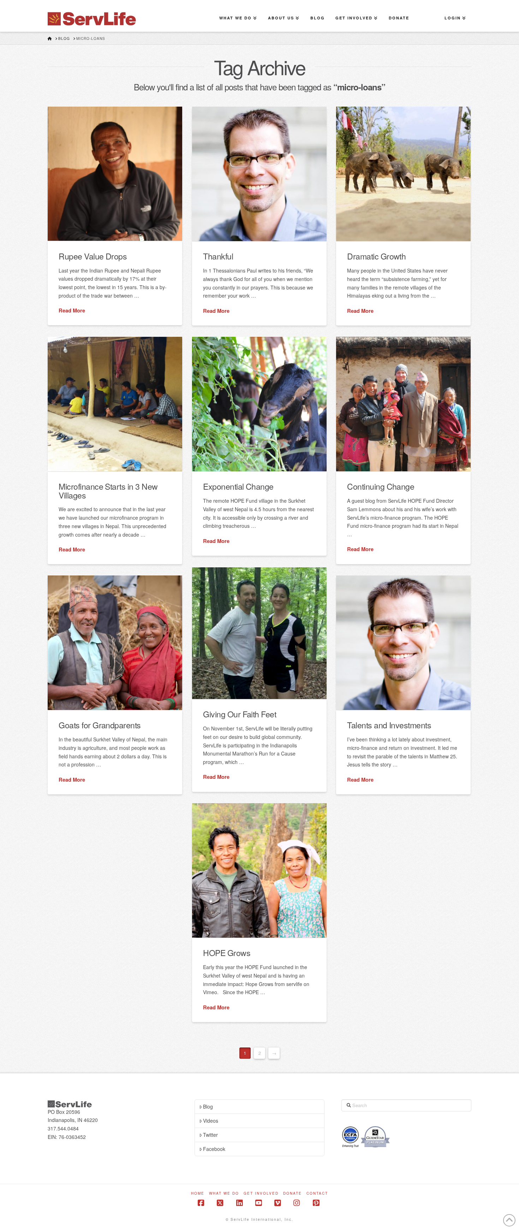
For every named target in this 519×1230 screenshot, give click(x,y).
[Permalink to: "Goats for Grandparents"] (115, 642)
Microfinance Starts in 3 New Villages (108, 490)
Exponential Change (238, 486)
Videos (210, 1120)
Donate (292, 1193)
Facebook (214, 1148)
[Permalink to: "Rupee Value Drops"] (115, 174)
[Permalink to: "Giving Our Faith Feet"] (259, 633)
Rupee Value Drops (93, 256)
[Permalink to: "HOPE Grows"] (259, 870)
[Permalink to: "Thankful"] (259, 174)
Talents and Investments (389, 725)
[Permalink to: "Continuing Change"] (403, 404)
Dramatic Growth (376, 256)
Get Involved (261, 1193)
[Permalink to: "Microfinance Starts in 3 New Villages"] (115, 404)
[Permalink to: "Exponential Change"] (259, 404)
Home (197, 1193)
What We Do (224, 1193)
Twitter (210, 1134)
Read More (72, 310)
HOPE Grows (226, 953)
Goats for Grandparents (100, 725)
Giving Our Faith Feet (239, 714)
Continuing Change (380, 486)
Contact (317, 1193)
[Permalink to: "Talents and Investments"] (403, 642)
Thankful (218, 256)
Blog (208, 1106)
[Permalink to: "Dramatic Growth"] (403, 174)
